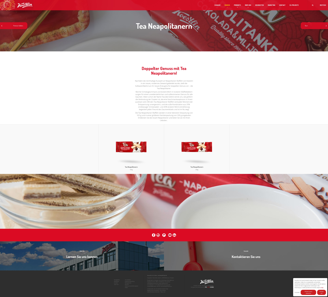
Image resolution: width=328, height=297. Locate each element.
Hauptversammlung (129, 281)
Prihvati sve (321, 292)
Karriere (127, 284)
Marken (227, 5)
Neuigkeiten (259, 5)
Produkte (237, 5)
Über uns (248, 5)
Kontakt (282, 5)
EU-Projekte (294, 5)
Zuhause (217, 5)
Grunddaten (128, 280)
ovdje (321, 287)
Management (128, 283)
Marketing (271, 5)
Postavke (297, 292)
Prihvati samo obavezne (308, 292)
